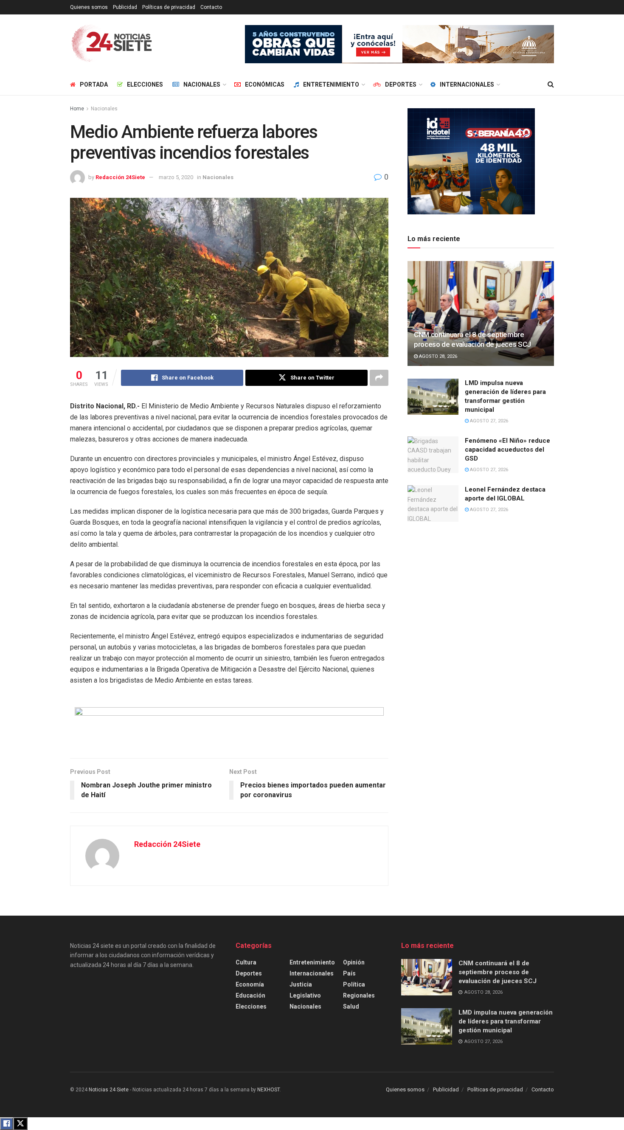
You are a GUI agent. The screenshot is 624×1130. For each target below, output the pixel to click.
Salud (351, 1006)
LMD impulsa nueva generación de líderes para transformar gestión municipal (505, 1021)
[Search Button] (551, 84)
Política (354, 984)
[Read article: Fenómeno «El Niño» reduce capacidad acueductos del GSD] (433, 454)
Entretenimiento (331, 84)
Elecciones (145, 84)
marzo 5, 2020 (176, 177)
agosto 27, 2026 (488, 421)
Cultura (246, 962)
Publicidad (125, 7)
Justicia (301, 984)
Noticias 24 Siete (109, 1090)
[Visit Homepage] (112, 44)
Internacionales (467, 84)
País (349, 973)
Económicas (264, 84)
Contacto (211, 7)
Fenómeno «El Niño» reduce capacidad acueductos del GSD (507, 449)
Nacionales (201, 84)
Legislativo (305, 995)
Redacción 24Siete (120, 177)
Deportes (400, 84)
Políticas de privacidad (168, 7)
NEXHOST (268, 1090)
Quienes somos (89, 7)
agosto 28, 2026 (437, 356)
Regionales (359, 995)
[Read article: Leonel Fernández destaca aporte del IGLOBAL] (433, 503)
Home (77, 109)
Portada (94, 84)
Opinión (354, 962)
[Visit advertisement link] (399, 44)
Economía (250, 984)
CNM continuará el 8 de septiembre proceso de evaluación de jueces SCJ (497, 972)
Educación (250, 995)
